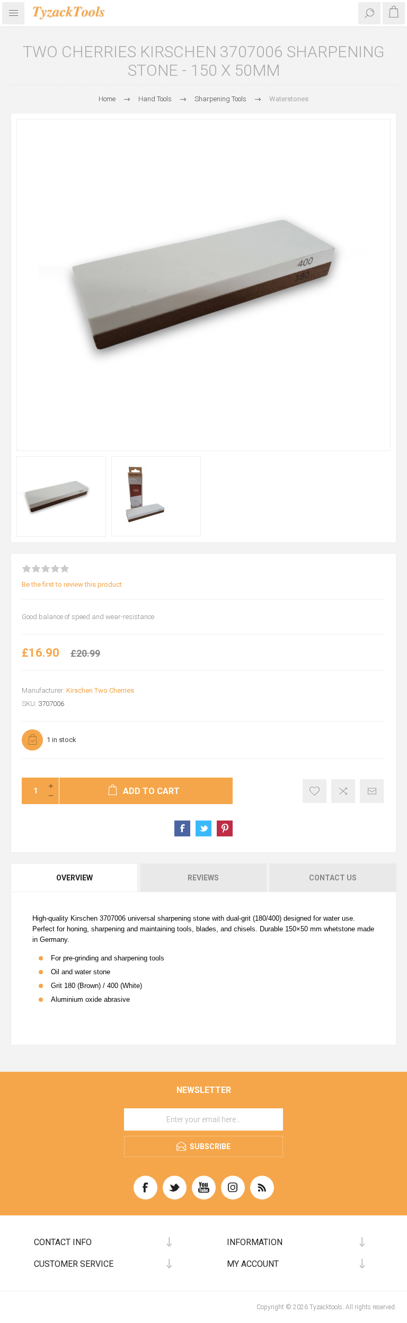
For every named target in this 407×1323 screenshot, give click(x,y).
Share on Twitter (203, 828)
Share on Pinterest (225, 828)
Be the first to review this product (72, 584)
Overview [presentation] (74, 878)
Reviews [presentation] (203, 878)
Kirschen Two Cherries (100, 690)
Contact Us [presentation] (333, 878)
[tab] (75, 877)
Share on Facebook (182, 828)
